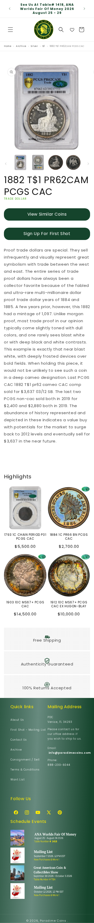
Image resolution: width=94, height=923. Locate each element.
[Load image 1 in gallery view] (20, 162)
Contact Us (18, 740)
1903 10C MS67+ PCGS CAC (25, 604)
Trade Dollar (15, 199)
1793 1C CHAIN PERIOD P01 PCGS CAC (25, 537)
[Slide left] (5, 164)
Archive (16, 750)
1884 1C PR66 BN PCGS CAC (69, 537)
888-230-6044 (59, 765)
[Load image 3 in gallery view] (55, 162)
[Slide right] (88, 164)
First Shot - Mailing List (28, 730)
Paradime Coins (53, 921)
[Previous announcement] (9, 8)
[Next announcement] (84, 8)
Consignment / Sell (25, 760)
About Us (17, 720)
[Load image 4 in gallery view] (73, 162)
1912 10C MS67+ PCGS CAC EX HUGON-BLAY (68, 604)
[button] (10, 29)
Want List (17, 780)
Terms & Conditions (25, 770)
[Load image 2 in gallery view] (38, 162)
